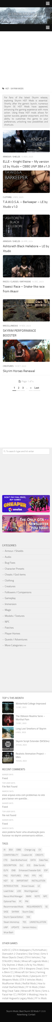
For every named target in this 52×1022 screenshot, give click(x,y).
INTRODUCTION (11, 886)
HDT (6, 880)
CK (40, 849)
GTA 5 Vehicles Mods (31, 979)
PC (20, 901)
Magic (8, 610)
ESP (46, 870)
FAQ (6, 875)
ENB (13, 870)
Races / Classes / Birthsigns (17, 281)
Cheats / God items (15, 574)
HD (40, 875)
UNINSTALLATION (38, 922)
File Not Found (9, 786)
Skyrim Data (27, 911)
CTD (5, 860)
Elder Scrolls (39, 865)
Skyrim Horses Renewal (19, 371)
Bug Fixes (10, 562)
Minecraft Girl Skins (25, 972)
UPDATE (15, 927)
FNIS (26, 875)
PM (26, 901)
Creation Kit (27, 855)
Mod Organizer (31, 891)
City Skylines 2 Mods (13, 964)
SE (46, 906)
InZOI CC (6, 949)
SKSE (6, 911)
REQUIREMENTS (34, 906)
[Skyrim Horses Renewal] (26, 351)
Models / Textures (14, 616)
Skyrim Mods (12, 1011)
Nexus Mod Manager (13, 896)
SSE (28, 917)
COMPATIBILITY (11, 855)
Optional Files (10, 901)
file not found (9, 815)
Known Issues (28, 886)
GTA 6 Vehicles (32, 957)
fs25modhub (39, 949)
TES (24, 922)
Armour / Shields (11, 157)
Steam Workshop (11, 922)
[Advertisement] (26, 59)
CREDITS (39, 855)
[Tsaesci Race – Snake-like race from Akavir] (26, 266)
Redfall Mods (29, 983)
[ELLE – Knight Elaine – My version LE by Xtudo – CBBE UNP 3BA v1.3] (26, 141)
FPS (34, 875)
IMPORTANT (22, 880)
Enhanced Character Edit (30, 870)
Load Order (9, 891)
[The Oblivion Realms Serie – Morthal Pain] (8, 720)
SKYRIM (15, 911)
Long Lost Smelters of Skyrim (31, 728)
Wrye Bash (8, 932)
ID (12, 880)
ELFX (6, 870)
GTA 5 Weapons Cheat (30, 968)
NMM (28, 896)
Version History (29, 927)
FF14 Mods (41, 998)
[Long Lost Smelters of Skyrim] (8, 732)
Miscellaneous (10, 326)
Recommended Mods (13, 906)
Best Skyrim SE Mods (29, 1011)
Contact (31, 1014)
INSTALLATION (38, 880)
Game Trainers (9, 968)
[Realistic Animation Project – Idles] (8, 757)
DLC (21, 865)
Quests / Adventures (16, 639)
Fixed (5, 778)
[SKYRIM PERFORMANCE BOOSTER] (26, 310)
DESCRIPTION (10, 865)
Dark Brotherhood (19, 860)
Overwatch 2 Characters (14, 953)
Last (36, 387)
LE (39, 886)
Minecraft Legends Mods (34, 961)
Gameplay (10, 598)
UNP (6, 927)
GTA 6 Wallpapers (21, 949)
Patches (9, 627)
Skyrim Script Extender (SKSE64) (32, 741)
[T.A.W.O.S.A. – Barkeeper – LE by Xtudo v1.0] (26, 182)
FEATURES (16, 875)
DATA (33, 860)
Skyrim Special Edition (13, 917)
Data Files (43, 860)
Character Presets (14, 568)
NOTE (37, 896)
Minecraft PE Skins (31, 990)
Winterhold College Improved (31, 703)
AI (4, 849)
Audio (8, 557)
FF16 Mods (32, 987)
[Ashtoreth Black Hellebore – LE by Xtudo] (26, 226)
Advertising (22, 1014)
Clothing (7, 197)
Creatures (8, 366)
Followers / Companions (18, 592)
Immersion (10, 604)
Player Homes (12, 633)
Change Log (30, 849)
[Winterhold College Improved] (8, 707)
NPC (7, 621)
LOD (19, 891)
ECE (28, 865)
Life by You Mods (34, 964)
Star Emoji (34, 953)
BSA (11, 849)
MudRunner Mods (11, 983)
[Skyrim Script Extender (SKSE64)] (8, 745)
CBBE (18, 849)
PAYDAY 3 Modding (28, 994)
